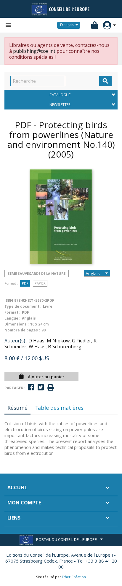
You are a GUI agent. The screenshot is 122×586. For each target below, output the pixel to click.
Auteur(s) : (15, 341)
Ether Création (74, 576)
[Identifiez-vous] (107, 25)
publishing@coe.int (34, 51)
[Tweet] (41, 387)
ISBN (8, 300)
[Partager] (31, 387)
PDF (25, 283)
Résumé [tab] (17, 407)
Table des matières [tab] (59, 407)
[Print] (50, 387)
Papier (40, 283)
